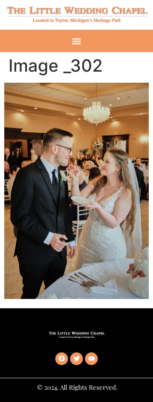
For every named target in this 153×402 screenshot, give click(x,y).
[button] (77, 41)
